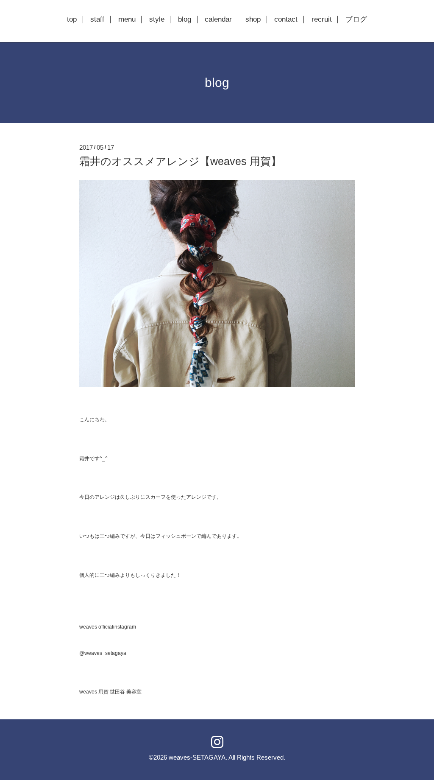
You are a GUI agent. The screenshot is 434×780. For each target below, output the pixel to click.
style (156, 19)
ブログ (356, 19)
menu (127, 19)
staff (97, 19)
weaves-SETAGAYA (197, 757)
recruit (322, 19)
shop (253, 19)
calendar (218, 19)
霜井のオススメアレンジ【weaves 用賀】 (180, 161)
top (72, 19)
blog (184, 19)
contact (286, 19)
